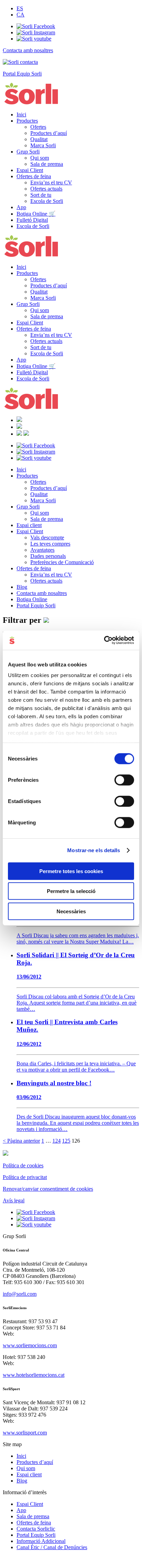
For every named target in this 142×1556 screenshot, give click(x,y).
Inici (21, 114)
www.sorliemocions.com (30, 1345)
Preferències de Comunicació (62, 562)
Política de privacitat (25, 1177)
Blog (22, 587)
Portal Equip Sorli (36, 605)
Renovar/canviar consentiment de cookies (48, 1189)
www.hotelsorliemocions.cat (33, 1375)
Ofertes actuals (46, 189)
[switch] (124, 779)
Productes (27, 121)
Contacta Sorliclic (36, 1529)
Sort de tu (40, 195)
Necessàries (71, 911)
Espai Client (30, 170)
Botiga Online (32, 599)
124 (56, 1141)
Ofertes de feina (34, 176)
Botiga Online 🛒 (36, 214)
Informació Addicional (41, 1541)
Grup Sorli (28, 152)
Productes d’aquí (48, 133)
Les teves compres (50, 544)
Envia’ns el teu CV (51, 182)
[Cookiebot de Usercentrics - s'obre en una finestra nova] (104, 640)
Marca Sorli (43, 145)
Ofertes (38, 127)
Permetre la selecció (71, 891)
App (21, 207)
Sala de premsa (46, 164)
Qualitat (39, 139)
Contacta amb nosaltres (42, 593)
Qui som (39, 158)
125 (66, 1141)
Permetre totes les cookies (71, 871)
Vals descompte (47, 537)
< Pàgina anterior (21, 1141)
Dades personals (48, 556)
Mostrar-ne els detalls (93, 850)
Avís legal (13, 1200)
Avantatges (42, 550)
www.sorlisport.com (25, 1432)
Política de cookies (23, 1165)
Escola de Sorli (46, 201)
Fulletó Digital (32, 220)
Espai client (29, 525)
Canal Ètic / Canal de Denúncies (52, 1547)
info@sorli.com (20, 1294)
